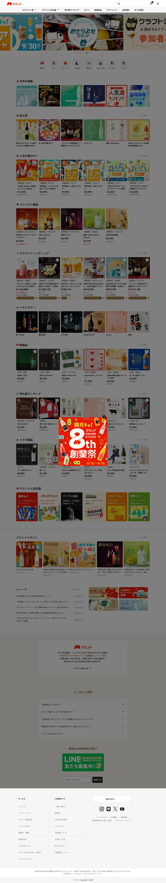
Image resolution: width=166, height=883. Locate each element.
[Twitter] (115, 809)
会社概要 (113, 817)
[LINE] (108, 809)
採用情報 (124, 817)
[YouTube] (122, 809)
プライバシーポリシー (123, 820)
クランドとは (101, 817)
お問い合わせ (110, 799)
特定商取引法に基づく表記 (101, 820)
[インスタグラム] (102, 809)
